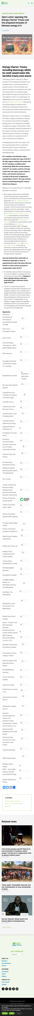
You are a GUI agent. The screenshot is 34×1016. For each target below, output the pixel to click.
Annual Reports (6, 963)
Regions (4, 976)
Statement (8, 806)
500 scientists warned (21, 200)
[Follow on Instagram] (10, 989)
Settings (19, 1013)
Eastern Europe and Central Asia (14, 803)
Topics (4, 974)
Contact (4, 984)
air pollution (19, 224)
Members (4, 961)
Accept (4, 1013)
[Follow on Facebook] (6, 989)
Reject (11, 1013)
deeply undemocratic (16, 102)
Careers (4, 965)
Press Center (5, 982)
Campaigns (5, 971)
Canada (12, 245)
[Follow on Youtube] (17, 989)
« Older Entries (6, 927)
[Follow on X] (3, 989)
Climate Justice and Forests (13, 13)
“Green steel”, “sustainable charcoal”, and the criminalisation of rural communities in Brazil (16, 887)
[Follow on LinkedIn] (13, 989)
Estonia (18, 243)
